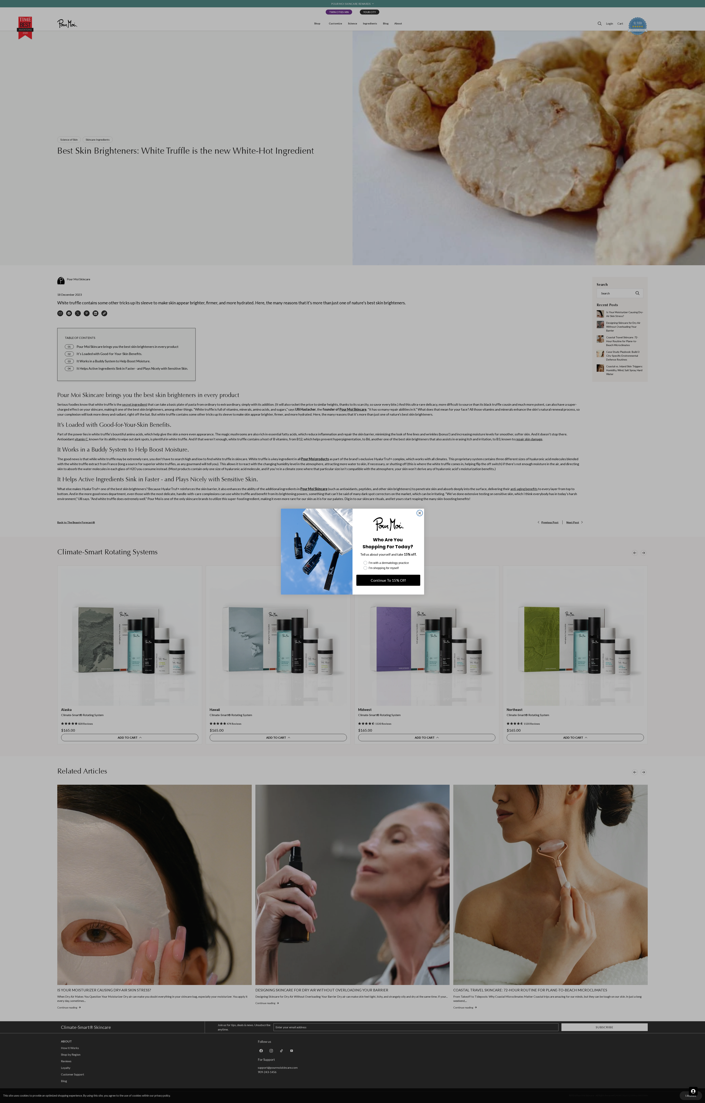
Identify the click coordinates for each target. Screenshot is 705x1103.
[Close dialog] (420, 513)
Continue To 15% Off (388, 580)
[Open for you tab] (693, 1091)
